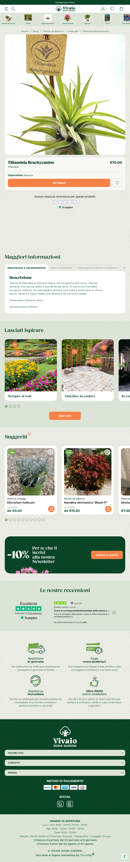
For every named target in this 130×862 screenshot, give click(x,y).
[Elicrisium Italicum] (31, 471)
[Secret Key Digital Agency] (87, 855)
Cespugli (73, 31)
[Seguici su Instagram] (60, 804)
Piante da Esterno (53, 31)
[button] (6, 406)
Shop (36, 31)
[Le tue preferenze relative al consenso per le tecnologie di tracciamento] (124, 856)
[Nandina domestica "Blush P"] (87, 471)
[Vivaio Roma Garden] (65, 8)
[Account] (103, 9)
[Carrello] (121, 9)
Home (24, 31)
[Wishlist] (112, 9)
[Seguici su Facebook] (70, 804)
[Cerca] (13, 9)
